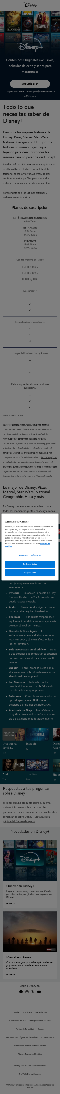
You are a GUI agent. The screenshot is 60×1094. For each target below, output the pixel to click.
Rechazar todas (30, 564)
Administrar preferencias (30, 555)
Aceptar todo (30, 573)
